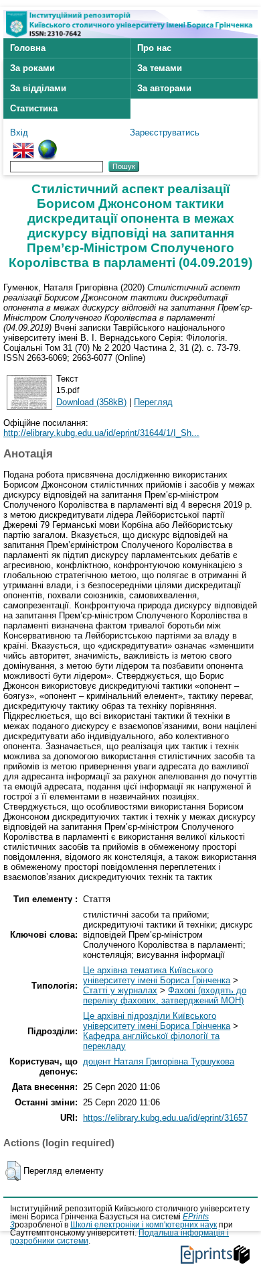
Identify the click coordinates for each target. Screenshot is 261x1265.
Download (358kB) (91, 402)
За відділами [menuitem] (38, 88)
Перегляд (153, 402)
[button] (13, 1171)
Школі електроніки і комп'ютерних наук (143, 1225)
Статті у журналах (120, 990)
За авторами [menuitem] (164, 88)
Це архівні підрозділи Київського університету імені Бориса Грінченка (156, 1021)
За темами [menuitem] (159, 68)
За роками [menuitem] (32, 68)
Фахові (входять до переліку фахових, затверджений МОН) (164, 995)
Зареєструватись (164, 132)
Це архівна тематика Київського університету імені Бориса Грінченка (156, 975)
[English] (23, 145)
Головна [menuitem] (28, 48)
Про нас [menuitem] (154, 48)
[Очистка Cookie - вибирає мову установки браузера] (47, 145)
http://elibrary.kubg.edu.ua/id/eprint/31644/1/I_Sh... (101, 433)
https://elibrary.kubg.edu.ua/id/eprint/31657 (165, 1118)
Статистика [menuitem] (34, 108)
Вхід (19, 132)
